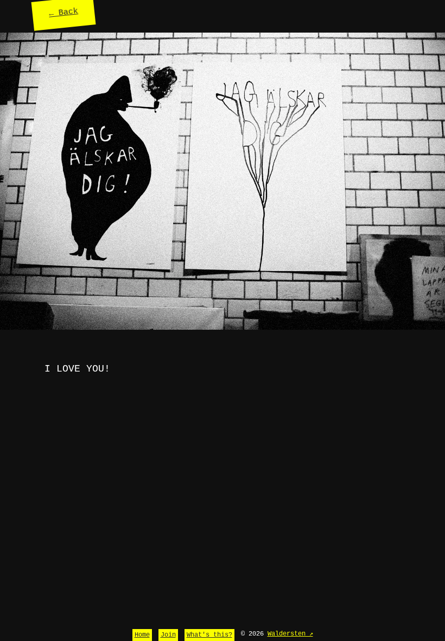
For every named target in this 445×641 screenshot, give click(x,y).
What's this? (209, 635)
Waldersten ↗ (290, 634)
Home (142, 635)
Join (168, 635)
